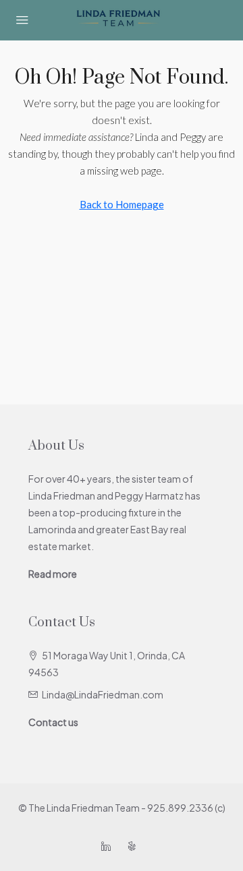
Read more (52, 574)
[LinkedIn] (108, 846)
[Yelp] (134, 846)
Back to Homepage (122, 204)
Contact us (53, 722)
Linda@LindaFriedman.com (102, 694)
